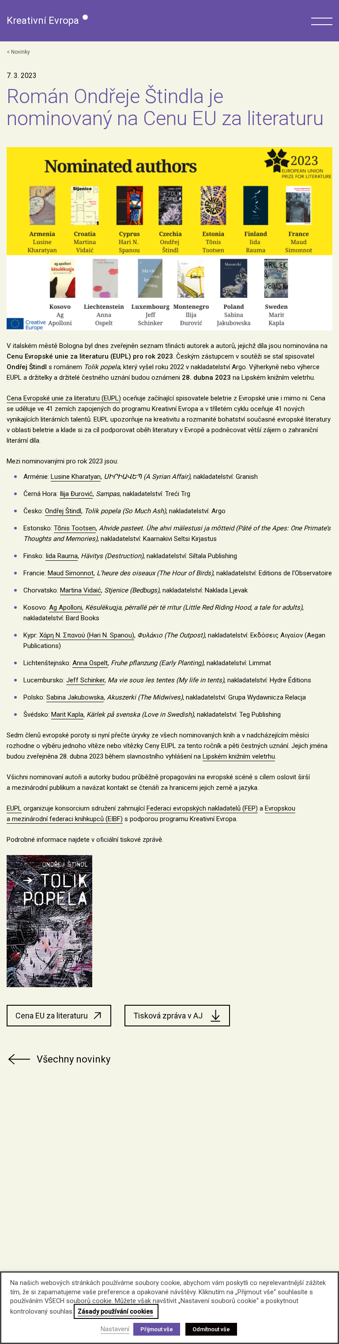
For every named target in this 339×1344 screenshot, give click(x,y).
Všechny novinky (73, 1059)
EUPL (14, 808)
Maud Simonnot (71, 573)
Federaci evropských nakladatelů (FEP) (202, 808)
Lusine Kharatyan (76, 477)
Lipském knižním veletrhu (239, 756)
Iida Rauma (61, 556)
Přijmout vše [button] (156, 1329)
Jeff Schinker (85, 680)
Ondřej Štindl (63, 511)
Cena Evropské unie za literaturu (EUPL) (64, 398)
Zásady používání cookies (115, 1311)
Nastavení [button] (115, 1329)
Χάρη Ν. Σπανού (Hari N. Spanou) (86, 635)
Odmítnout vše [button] (211, 1329)
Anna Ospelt (90, 663)
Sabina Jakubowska (75, 697)
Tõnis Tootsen (75, 528)
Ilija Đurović (76, 494)
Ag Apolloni (65, 607)
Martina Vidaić (80, 590)
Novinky (20, 52)
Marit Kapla (67, 714)
